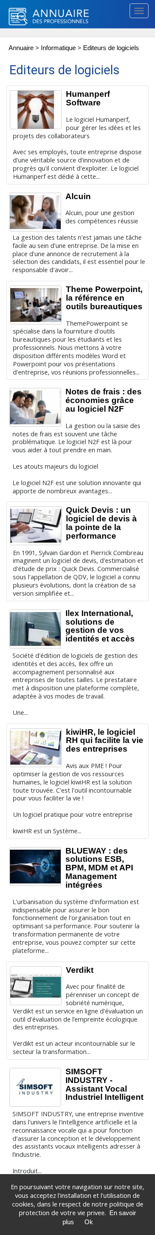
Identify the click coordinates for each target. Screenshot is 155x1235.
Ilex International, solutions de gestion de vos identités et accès (100, 626)
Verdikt (79, 970)
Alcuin (78, 196)
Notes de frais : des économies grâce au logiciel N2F (103, 400)
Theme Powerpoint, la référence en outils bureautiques (104, 298)
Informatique (59, 47)
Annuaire (21, 47)
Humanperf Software (88, 98)
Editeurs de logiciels (111, 47)
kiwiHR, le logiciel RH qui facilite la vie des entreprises (104, 740)
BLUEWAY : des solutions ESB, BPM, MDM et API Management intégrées (99, 867)
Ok (88, 1222)
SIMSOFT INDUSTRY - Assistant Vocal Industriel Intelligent (104, 1084)
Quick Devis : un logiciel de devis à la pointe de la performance (101, 522)
